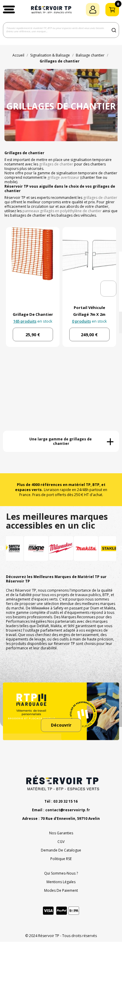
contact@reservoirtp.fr (67, 809)
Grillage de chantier (33, 314)
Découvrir (61, 725)
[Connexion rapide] (92, 9)
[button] (9, 9)
